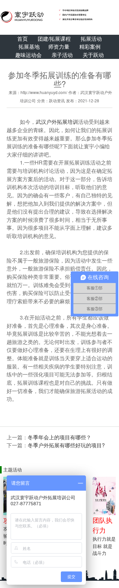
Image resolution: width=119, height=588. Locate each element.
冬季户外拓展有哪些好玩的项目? (66, 445)
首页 (22, 38)
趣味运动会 (28, 55)
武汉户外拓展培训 (57, 121)
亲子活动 (62, 55)
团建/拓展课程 (54, 38)
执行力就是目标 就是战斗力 (104, 545)
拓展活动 (91, 38)
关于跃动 (93, 55)
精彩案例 (89, 46)
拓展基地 (29, 46)
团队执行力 (102, 525)
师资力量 (58, 46)
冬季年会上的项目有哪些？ (59, 437)
